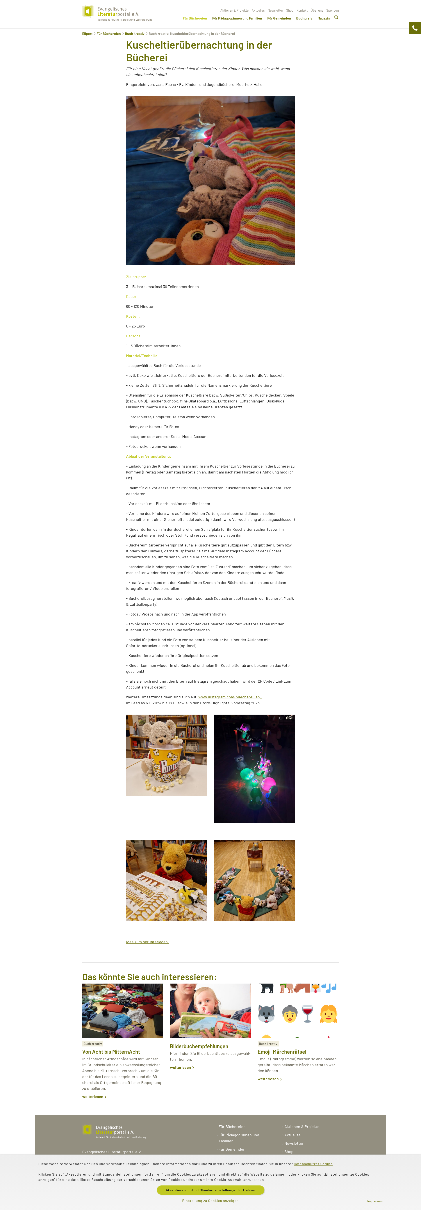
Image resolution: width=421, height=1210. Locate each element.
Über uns (317, 10)
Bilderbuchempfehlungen (199, 1046)
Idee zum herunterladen (147, 941)
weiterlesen (92, 1096)
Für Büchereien (195, 18)
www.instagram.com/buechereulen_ (230, 696)
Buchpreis (304, 18)
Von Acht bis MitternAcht (111, 1051)
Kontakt (302, 10)
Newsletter (275, 10)
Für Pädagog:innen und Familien (237, 18)
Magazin (324, 18)
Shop (289, 10)
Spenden (332, 10)
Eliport (87, 33)
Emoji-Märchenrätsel (282, 1051)
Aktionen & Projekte (234, 10)
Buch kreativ (134, 33)
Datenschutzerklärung (313, 1164)
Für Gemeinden (279, 18)
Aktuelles (258, 10)
